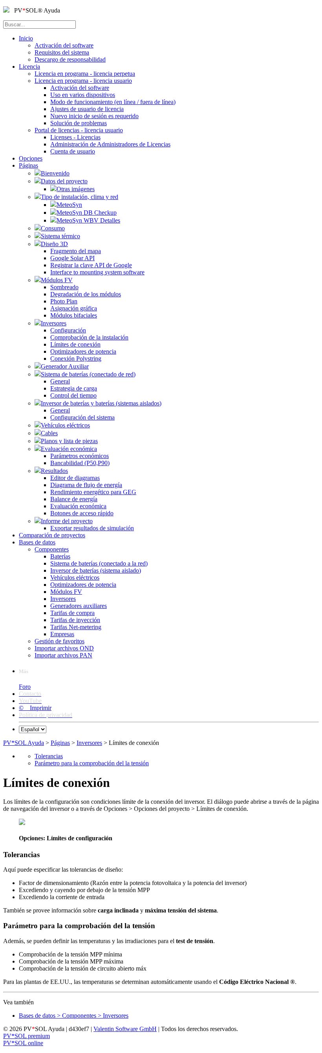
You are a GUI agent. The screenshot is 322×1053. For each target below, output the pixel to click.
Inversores (89, 742)
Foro (25, 686)
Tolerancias (49, 756)
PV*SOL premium (26, 1036)
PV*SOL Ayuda (23, 742)
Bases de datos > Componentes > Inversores (73, 1015)
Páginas (60, 742)
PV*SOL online (23, 1043)
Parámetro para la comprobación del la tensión (92, 763)
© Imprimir (35, 707)
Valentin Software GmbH (125, 1029)
